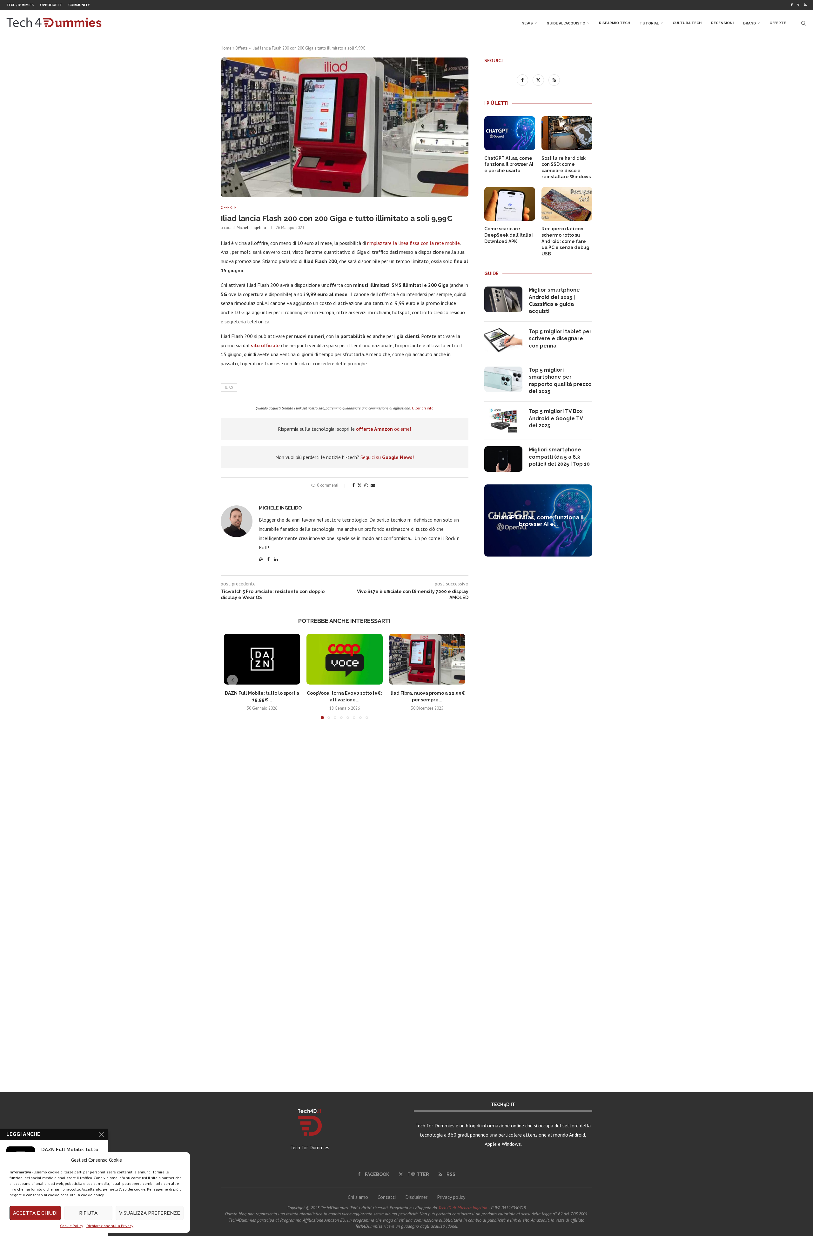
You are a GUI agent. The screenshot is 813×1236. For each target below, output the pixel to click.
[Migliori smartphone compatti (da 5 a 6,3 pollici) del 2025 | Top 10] (503, 459)
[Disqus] (344, 818)
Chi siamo (358, 1197)
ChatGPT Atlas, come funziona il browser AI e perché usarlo (508, 164)
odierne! (383, 429)
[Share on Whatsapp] (366, 485)
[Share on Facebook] (353, 485)
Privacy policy (451, 1197)
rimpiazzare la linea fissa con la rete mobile (413, 243)
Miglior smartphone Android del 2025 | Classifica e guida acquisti (554, 300)
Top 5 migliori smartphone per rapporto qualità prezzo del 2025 (560, 380)
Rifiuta (88, 1213)
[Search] (803, 23)
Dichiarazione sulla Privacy (109, 1225)
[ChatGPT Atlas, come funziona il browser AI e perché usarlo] (509, 133)
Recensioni (722, 23)
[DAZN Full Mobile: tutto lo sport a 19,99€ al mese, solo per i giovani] (262, 659)
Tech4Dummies (20, 5)
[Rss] (805, 5)
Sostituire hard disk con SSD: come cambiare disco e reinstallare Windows (566, 167)
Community (79, 5)
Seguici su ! (387, 457)
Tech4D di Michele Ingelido (462, 1208)
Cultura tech (687, 23)
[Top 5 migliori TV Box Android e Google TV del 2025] (503, 420)
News (527, 23)
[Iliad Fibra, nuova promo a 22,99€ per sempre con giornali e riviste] (427, 659)
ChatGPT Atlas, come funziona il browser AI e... (538, 520)
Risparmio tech (614, 23)
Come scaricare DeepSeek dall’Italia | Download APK (509, 235)
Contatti (387, 1197)
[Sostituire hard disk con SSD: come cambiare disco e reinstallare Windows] (566, 133)
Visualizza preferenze (149, 1213)
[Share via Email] (373, 485)
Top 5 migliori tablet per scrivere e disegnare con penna (560, 338)
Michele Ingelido (251, 227)
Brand (749, 23)
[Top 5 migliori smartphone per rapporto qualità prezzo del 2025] (503, 379)
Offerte (777, 23)
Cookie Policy (71, 1225)
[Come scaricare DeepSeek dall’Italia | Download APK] (509, 204)
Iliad (229, 387)
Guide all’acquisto (566, 23)
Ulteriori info (422, 408)
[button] (232, 680)
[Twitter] (798, 5)
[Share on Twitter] (359, 485)
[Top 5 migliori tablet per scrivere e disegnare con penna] (503, 341)
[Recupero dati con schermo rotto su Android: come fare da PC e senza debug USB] (566, 204)
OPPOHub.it (51, 5)
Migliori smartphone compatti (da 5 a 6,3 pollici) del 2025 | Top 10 (559, 457)
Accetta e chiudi (35, 1213)
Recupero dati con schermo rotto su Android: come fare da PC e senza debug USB (565, 241)
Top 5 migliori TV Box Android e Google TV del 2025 (556, 418)
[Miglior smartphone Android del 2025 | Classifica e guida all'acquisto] (503, 299)
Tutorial (649, 23)
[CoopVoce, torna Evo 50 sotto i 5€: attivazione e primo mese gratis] (344, 659)
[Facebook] (792, 5)
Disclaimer (416, 1197)
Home (226, 48)
